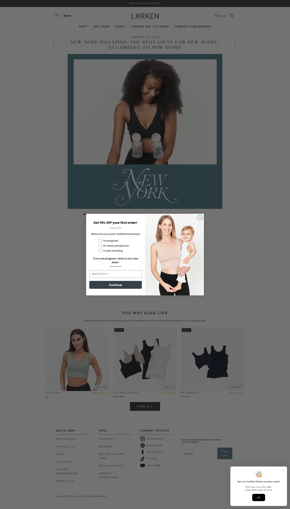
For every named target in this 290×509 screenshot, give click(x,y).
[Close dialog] (200, 217)
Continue (115, 285)
